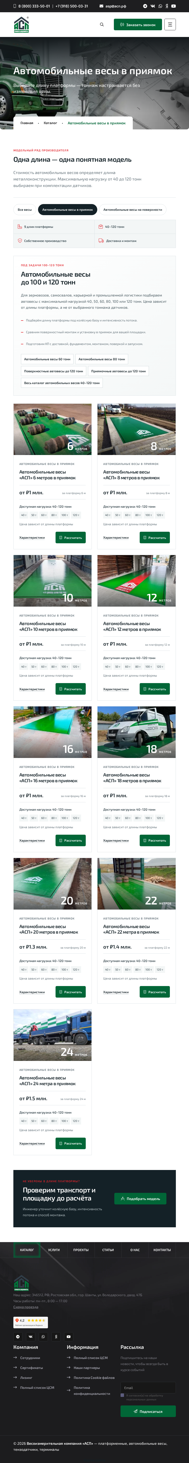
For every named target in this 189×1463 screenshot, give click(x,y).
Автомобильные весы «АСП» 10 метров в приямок (48, 626)
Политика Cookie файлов (94, 1377)
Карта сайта (94, 1460)
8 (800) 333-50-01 (34, 6)
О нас (135, 1250)
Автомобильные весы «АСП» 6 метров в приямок (47, 474)
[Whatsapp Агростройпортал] (160, 6)
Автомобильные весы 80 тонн (102, 359)
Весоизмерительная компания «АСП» (60, 1443)
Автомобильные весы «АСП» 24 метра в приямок (47, 1080)
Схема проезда (25, 1307)
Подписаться (151, 1411)
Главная (27, 123)
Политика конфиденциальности (92, 1390)
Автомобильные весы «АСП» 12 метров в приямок (132, 626)
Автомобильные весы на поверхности (132, 209)
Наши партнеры (87, 1367)
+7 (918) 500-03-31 (72, 6)
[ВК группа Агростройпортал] (153, 6)
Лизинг (26, 1377)
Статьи (108, 1250)
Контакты (162, 1250)
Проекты (81, 1250)
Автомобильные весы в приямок (67, 209)
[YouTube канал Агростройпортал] (173, 6)
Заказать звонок (141, 24)
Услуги (54, 1250)
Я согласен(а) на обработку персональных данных (144, 1397)
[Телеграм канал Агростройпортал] (145, 6)
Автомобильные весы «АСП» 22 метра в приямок (131, 929)
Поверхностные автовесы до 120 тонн (53, 371)
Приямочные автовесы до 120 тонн (118, 371)
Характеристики (32, 537)
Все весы (25, 209)
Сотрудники (30, 1358)
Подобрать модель (143, 1198)
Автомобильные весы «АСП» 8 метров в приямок (131, 474)
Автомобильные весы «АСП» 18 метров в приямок (132, 777)
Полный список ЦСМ (37, 1387)
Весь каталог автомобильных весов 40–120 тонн (62, 383)
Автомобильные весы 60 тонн (47, 359)
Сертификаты (31, 1367)
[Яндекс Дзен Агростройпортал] (167, 6)
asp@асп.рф (116, 6)
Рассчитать (73, 538)
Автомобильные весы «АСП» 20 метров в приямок (48, 929)
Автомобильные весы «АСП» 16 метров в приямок (48, 777)
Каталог (50, 123)
